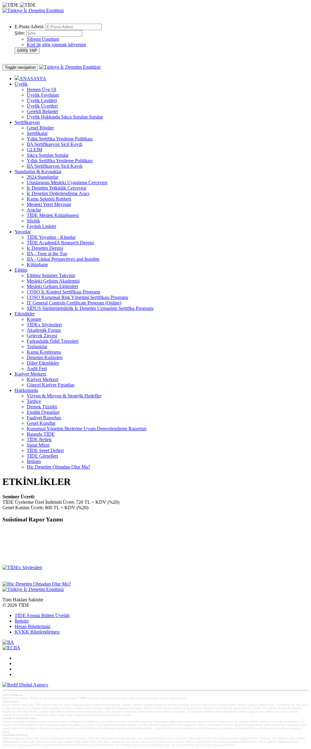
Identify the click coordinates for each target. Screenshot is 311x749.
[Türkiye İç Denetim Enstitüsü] (33, 10)
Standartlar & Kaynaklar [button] (38, 171)
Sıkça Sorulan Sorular (48, 155)
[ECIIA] (11, 647)
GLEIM (34, 149)
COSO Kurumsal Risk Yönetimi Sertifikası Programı (77, 297)
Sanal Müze (38, 445)
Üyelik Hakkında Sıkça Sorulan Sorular (65, 116)
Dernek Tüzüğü (42, 406)
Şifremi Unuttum (43, 39)
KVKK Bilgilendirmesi (37, 631)
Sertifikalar (37, 133)
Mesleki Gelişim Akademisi (53, 280)
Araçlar (34, 209)
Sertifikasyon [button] (27, 122)
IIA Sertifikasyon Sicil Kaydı (54, 144)
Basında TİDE (41, 434)
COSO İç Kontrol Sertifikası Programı (63, 291)
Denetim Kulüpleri (45, 357)
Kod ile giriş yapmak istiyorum (56, 44)
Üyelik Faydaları (43, 95)
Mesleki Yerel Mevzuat (49, 204)
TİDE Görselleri (42, 456)
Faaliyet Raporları (44, 417)
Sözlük (33, 220)
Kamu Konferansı (44, 352)
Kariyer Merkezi (42, 379)
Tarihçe (34, 401)
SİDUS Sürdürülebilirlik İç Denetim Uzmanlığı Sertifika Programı (90, 308)
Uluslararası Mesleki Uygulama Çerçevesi (67, 182)
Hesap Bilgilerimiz (32, 626)
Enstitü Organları (43, 412)
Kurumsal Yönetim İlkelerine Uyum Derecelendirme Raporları (86, 428)
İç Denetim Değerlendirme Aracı (58, 193)
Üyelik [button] (21, 84)
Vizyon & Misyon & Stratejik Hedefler (64, 395)
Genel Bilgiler (40, 127)
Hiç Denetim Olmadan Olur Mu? (58, 466)
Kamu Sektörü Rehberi (49, 198)
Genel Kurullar (41, 423)
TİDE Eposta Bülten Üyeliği (42, 615)
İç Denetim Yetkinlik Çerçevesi (56, 188)
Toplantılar (37, 346)
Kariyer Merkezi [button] (30, 373)
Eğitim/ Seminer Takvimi (51, 275)
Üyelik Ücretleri (42, 105)
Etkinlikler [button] (25, 313)
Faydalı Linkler (41, 226)
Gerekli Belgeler (42, 111)
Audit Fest (37, 368)
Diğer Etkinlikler (43, 363)
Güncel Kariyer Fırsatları (50, 384)
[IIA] (8, 642)
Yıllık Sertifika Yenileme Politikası (60, 138)
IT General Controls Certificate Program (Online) (74, 302)
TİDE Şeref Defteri (45, 450)
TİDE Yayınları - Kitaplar (51, 237)
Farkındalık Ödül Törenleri (52, 341)
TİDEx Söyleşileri (44, 324)
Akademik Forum (44, 330)
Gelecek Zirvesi (42, 335)
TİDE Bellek (39, 439)
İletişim (34, 461)
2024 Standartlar (42, 177)
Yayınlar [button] (23, 231)
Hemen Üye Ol (41, 89)
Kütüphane (37, 264)
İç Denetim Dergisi (45, 248)
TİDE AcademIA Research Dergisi (60, 242)
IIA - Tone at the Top (47, 253)
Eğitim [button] (21, 270)
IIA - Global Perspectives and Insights (63, 259)
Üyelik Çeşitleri (42, 100)
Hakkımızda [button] (26, 390)
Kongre (34, 319)
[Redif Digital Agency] (25, 684)
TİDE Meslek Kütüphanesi (53, 215)
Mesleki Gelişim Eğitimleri (52, 286)
